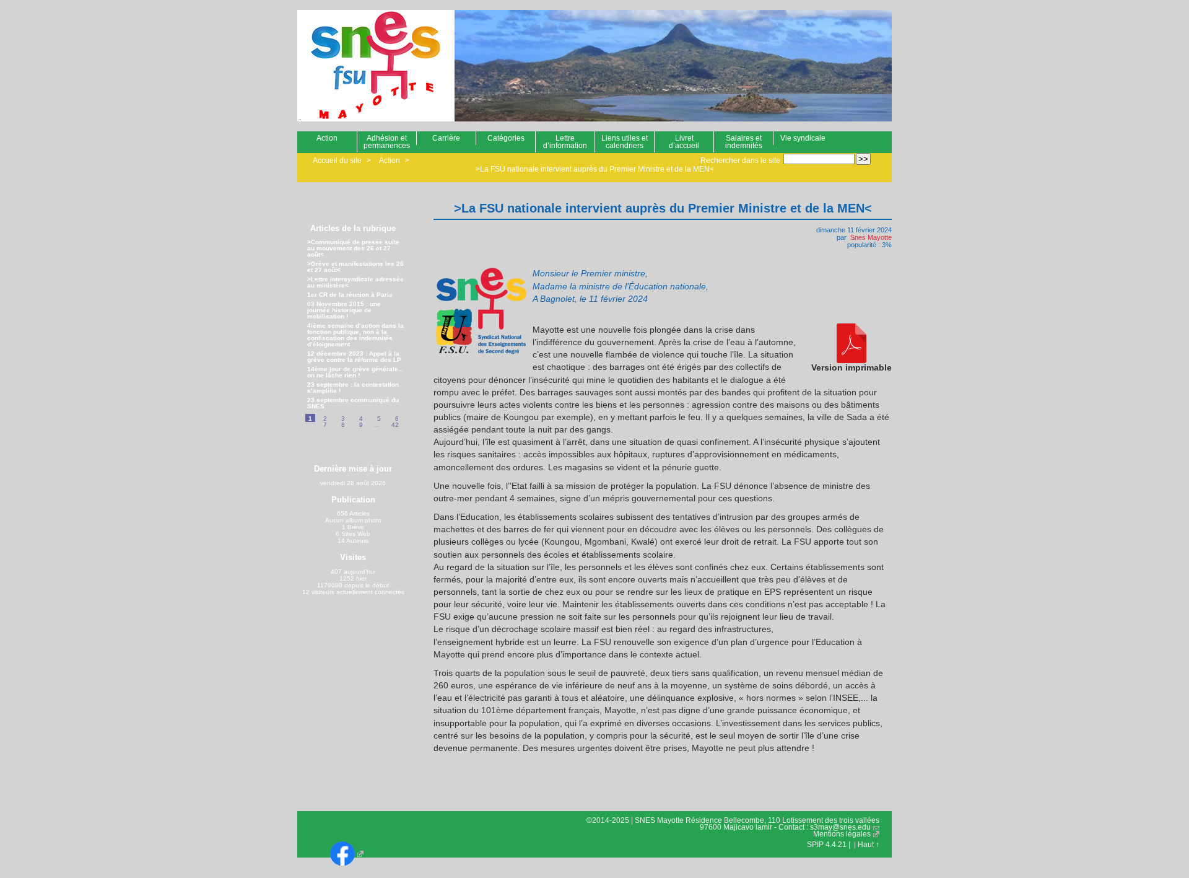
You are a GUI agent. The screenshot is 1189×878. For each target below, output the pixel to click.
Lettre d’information (565, 142)
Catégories (506, 138)
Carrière (446, 138)
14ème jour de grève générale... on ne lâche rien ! (355, 372)
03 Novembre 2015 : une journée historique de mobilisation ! (344, 310)
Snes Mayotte (871, 237)
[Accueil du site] (368, 65)
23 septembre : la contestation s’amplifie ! (353, 388)
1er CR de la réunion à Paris (350, 295)
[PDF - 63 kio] (851, 343)
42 (395, 424)
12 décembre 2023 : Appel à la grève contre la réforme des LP (354, 357)
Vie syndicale (802, 138)
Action (327, 138)
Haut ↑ (868, 844)
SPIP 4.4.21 (827, 844)
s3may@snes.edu (840, 827)
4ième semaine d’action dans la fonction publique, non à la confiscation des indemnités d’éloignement (355, 335)
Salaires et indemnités (743, 142)
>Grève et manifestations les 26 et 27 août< (355, 267)
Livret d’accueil (684, 142)
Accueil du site (337, 160)
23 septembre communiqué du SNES (353, 403)
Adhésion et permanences (387, 142)
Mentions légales (842, 834)
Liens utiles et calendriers (624, 142)
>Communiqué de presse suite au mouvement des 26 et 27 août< (353, 248)
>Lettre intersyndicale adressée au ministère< (355, 282)
